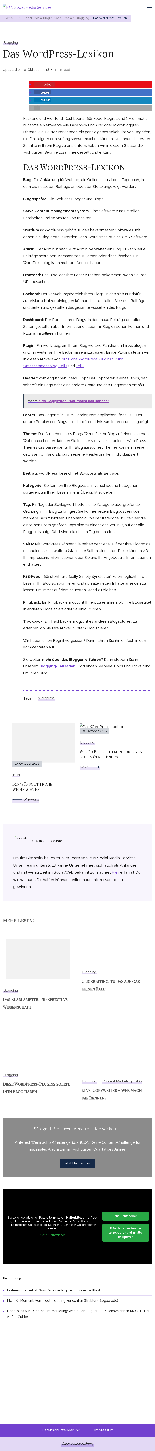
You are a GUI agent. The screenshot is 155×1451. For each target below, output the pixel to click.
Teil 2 (80, 366)
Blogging (11, 43)
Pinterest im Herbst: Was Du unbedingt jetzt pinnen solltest (54, 1290)
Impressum (103, 1430)
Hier (115, 872)
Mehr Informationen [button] (52, 1235)
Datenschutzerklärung (61, 1430)
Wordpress (46, 698)
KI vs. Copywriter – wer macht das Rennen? (113, 1093)
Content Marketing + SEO (122, 1081)
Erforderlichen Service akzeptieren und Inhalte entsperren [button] (125, 1233)
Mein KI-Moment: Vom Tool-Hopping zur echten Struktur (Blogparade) (62, 1301)
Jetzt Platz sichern (77, 1163)
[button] (44, 84)
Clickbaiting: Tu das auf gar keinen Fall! (111, 984)
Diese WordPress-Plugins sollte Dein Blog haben (36, 1087)
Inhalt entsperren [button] (125, 1216)
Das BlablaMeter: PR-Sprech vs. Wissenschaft (35, 1003)
